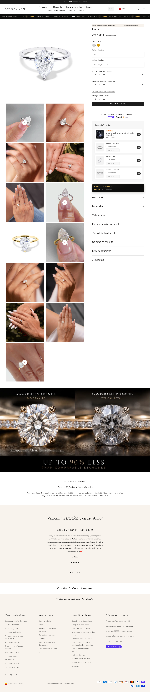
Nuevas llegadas (11, 628)
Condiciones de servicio (81, 662)
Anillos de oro (10, 660)
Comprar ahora (118, 110)
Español (131, 9)
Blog (40, 652)
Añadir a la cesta (118, 104)
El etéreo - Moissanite (112, 144)
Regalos (89, 7)
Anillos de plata (11, 656)
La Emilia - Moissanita (113, 170)
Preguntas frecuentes (80, 625)
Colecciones (44, 7)
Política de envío (79, 655)
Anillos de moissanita (13, 632)
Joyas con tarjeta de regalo (16, 621)
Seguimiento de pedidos (82, 621)
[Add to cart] (139, 134)
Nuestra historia (45, 621)
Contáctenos (77, 666)
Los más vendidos (12, 625)
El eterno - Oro (110, 157)
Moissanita (57, 7)
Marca (72, 10)
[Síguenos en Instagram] (11, 675)
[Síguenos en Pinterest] (17, 675)
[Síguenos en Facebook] (6, 675)
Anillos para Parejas (12, 642)
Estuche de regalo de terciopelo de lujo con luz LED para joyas (120, 134)
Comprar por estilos (74, 7)
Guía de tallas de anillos (81, 628)
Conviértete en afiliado (48, 649)
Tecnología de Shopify (69, 684)
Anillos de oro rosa (12, 663)
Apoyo (81, 10)
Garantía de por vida (47, 635)
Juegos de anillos (12, 652)
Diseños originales (12, 667)
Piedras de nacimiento (56, 10)
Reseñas (42, 638)
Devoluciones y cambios (82, 638)
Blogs (41, 625)
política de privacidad (81, 659)
